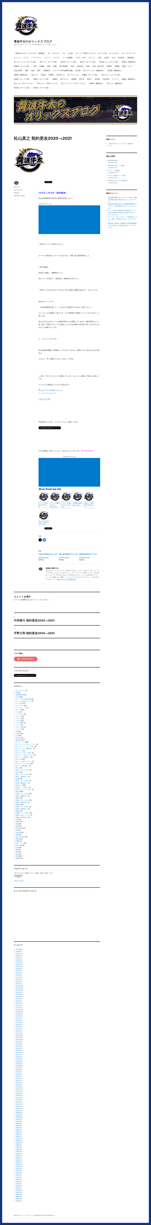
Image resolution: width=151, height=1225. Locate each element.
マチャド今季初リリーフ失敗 (116, 175)
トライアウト (36, 58)
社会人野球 (18, 70)
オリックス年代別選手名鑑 (63, 70)
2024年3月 (19, 1005)
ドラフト (56, 58)
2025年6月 (19, 973)
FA (64, 53)
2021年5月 (19, 1076)
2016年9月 (19, 1197)
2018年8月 (19, 1147)
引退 (34, 66)
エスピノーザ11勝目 (114, 170)
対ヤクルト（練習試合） (23, 757)
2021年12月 (19, 1061)
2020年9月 (19, 1093)
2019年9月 (19, 1119)
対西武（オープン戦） (22, 79)
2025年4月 (19, 977)
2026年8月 (19, 949)
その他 (70, 53)
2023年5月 (19, 1024)
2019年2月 (19, 1134)
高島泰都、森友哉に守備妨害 (116, 223)
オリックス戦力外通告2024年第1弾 (118, 210)
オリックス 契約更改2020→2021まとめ (66, 505)
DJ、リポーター (54, 53)
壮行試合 (121, 58)
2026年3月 (19, 960)
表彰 (26, 70)
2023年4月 (19, 1027)
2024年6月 (19, 999)
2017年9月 (19, 1171)
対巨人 (89, 79)
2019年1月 (19, 1136)
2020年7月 (19, 1098)
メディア (91, 58)
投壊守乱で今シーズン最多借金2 (117, 180)
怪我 (48, 66)
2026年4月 (19, 958)
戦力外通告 (63, 66)
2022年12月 (19, 1035)
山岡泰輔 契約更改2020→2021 (77, 504)
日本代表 (80, 66)
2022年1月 (19, 1059)
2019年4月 (19, 1130)
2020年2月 (19, 1108)
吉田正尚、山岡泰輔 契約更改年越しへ (89, 505)
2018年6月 (19, 1151)
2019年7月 (19, 1123)
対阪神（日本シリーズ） (23, 815)
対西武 (51, 75)
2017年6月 (19, 1177)
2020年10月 (19, 1091)
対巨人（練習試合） (22, 776)
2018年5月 (19, 1154)
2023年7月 (19, 1020)
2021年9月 (19, 1067)
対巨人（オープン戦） (88, 62)
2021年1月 (19, 1085)
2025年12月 (19, 962)
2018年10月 (19, 1143)
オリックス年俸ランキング (85, 53)
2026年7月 (19, 951)
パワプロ (18, 720)
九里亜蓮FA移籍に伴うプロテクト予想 (119, 197)
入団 (99, 58)
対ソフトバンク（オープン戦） (25, 62)
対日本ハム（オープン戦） (109, 62)
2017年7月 (19, 1175)
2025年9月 (19, 966)
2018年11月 (19, 1141)
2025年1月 (19, 984)
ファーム (115, 79)
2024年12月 (19, 986)
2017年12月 (19, 1164)
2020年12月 (19, 1087)
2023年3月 (19, 1029)
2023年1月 (19, 1033)
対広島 (97, 79)
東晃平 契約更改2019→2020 (88, 554)
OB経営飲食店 (20, 695)
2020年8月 (19, 1095)
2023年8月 (19, 1018)
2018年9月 (19, 1145)
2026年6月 (19, 953)
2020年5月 (19, 1102)
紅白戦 (78, 70)
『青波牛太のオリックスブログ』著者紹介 (29, 53)
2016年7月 (19, 1201)
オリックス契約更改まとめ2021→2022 (55, 505)
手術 (72, 66)
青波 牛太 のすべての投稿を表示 (66, 579)
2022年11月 (19, 1037)
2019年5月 (19, 1128)
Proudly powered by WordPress (43, 1215)
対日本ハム (61, 75)
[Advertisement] (70, 220)
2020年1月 (19, 1111)
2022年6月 (19, 1048)
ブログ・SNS (80, 58)
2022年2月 (19, 1057)
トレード (47, 58)
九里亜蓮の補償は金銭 (114, 204)
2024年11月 (19, 988)
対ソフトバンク (73, 75)
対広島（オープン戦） (22, 88)
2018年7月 (19, 1149)
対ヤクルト (64, 79)
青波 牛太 (17, 187)
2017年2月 (19, 1186)
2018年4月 (19, 1156)
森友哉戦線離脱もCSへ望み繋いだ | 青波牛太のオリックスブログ (122, 225)
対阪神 (73, 79)
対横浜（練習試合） (129, 79)
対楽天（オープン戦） (41, 79)
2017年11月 (19, 1166)
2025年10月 (19, 964)
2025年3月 (19, 979)
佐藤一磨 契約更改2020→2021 (68, 554)
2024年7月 (19, 997)
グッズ (25, 58)
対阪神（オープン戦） (22, 66)
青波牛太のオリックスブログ (33, 41)
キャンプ (17, 58)
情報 (55, 66)
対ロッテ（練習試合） (115, 83)
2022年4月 (19, 1052)
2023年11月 (19, 1012)
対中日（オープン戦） (69, 62)
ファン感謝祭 (68, 58)
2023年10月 (19, 1014)
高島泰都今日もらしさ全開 (116, 165)
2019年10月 (19, 1117)
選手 (39, 70)
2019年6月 (19, 1126)
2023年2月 (19, 1031)
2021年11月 (19, 1063)
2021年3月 (19, 1080)
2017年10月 (19, 1169)
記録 (32, 70)
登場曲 (117, 66)
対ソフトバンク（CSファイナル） (73, 83)
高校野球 (46, 70)
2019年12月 (19, 1113)
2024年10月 (19, 990)
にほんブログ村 (44, 399)
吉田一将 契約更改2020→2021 (44, 523)
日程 (87, 66)
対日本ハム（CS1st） (22, 787)
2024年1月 (19, 1007)
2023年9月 (19, 1016)
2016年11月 (19, 1192)
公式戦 (106, 58)
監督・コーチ (127, 66)
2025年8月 (19, 969)
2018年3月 (19, 1158)
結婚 (17, 850)
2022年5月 (19, 1050)
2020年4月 (19, 1104)
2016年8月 (19, 1199)
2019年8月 (19, 1121)
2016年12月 (19, 1190)
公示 (113, 58)
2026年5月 (19, 956)
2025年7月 (19, 971)
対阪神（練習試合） (21, 75)
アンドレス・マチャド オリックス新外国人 (121, 217)
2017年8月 (19, 1173)
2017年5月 (19, 1179)
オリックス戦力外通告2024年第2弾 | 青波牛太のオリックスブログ (122, 213)
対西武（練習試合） (96, 83)
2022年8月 (19, 1044)
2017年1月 (19, 1188)
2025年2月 (19, 981)
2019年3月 (19, 1132)
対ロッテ (35, 75)
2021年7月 (19, 1072)
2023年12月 (19, 1009)
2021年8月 (19, 1070)
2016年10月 (19, 1194)
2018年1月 (19, 1162)
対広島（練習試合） (115, 70)
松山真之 (22, 195)
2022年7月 (19, 1046)
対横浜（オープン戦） (90, 75)
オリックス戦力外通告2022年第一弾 (43, 505)
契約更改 (130, 58)
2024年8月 (19, 994)
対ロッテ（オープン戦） (49, 62)
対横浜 (54, 79)
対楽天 (43, 75)
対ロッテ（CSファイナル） (24, 83)
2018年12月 (19, 1138)
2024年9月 (19, 992)
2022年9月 (19, 1042)
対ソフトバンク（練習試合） (94, 70)
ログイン (35, 600)
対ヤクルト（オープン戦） (111, 75)
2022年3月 (19, 1055)
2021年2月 (19, 1083)
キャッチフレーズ (128, 53)
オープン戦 (102, 53)
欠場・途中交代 (98, 66)
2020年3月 (19, 1106)
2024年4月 (19, 1003)
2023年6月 (19, 1022)
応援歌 (41, 66)
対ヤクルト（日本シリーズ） (47, 83)
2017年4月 (19, 1181)
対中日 (81, 79)
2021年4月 (19, 1078)
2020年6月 (19, 1100)
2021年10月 (19, 1065)
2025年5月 (19, 975)
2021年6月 (19, 1074)
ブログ (110, 146)
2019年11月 (19, 1115)
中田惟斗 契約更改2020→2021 (48, 554)
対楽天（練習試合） (129, 62)
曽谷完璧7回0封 (113, 160)
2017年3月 (19, 1184)
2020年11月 (19, 1089)
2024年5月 (19, 1001)
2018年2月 (19, 1160)
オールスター (114, 53)
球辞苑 (109, 66)
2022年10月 (19, 1040)
